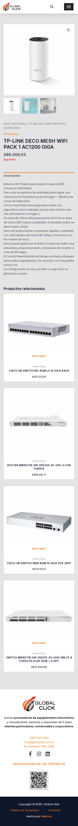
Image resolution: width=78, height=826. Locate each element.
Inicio (7, 124)
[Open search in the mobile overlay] (52, 6)
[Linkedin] (47, 753)
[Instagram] (39, 753)
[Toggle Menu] (69, 6)
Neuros (46, 816)
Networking (19, 124)
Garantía (54, 810)
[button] (68, 30)
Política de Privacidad (25, 810)
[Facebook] (30, 753)
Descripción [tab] (12, 176)
